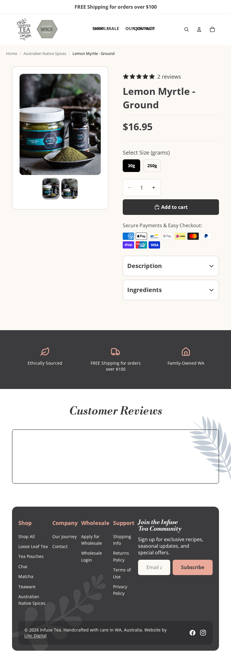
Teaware (26, 586)
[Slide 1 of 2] (51, 189)
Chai (22, 566)
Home (11, 53)
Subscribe (192, 567)
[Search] (186, 29)
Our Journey (64, 536)
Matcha (25, 576)
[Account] (199, 29)
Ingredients (144, 290)
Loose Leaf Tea (33, 546)
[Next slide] (94, 124)
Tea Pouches (31, 556)
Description (144, 266)
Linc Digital (35, 635)
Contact (60, 546)
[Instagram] (203, 632)
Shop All (26, 536)
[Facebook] (192, 632)
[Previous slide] (26, 124)
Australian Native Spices (44, 53)
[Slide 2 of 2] (69, 189)
